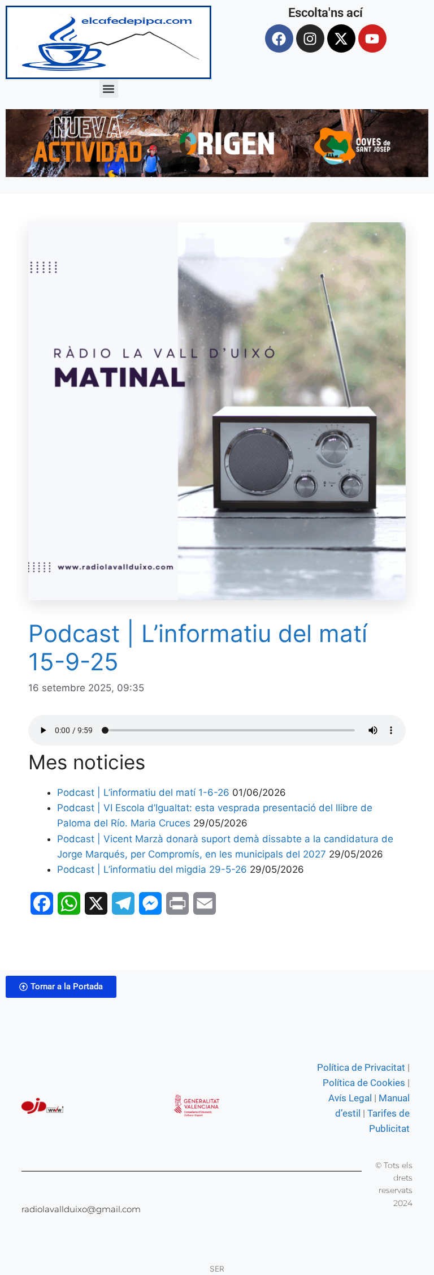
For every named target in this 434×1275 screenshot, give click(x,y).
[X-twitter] (341, 38)
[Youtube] (372, 38)
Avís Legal (350, 1098)
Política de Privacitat (361, 1067)
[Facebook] (279, 38)
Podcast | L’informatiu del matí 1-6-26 (143, 792)
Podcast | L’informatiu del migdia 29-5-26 (152, 869)
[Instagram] (310, 38)
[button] (108, 88)
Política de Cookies (364, 1082)
